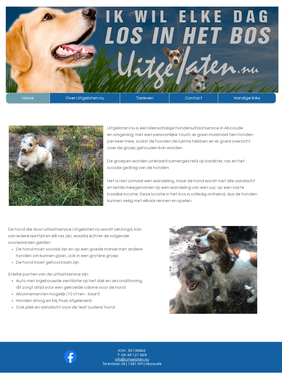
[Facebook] (70, 356)
